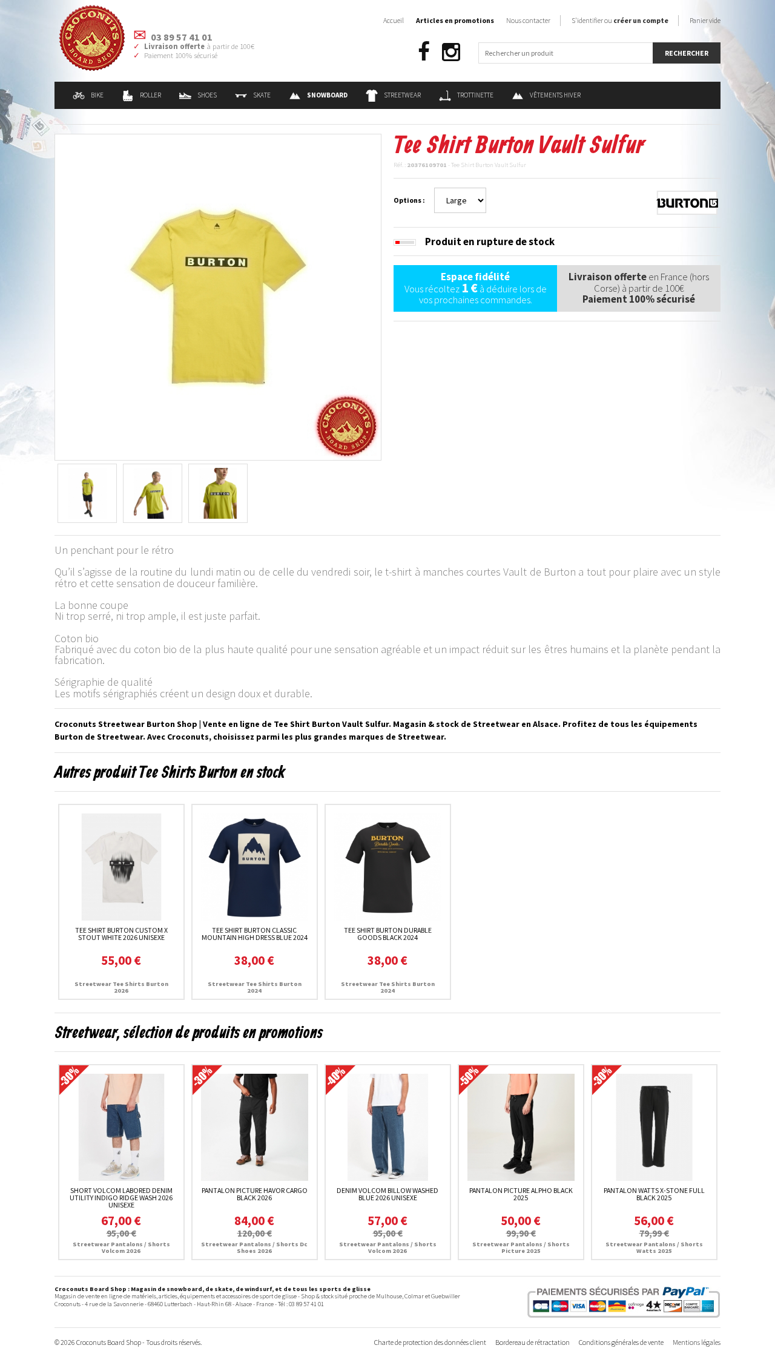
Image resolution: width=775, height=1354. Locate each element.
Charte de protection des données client (430, 1342)
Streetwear (402, 95)
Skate (262, 95)
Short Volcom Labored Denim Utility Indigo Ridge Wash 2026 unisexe (121, 1197)
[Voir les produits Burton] (687, 201)
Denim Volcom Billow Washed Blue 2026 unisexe (387, 1194)
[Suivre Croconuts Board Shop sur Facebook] (424, 52)
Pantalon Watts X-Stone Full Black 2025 (654, 1194)
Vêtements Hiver (555, 95)
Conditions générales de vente (621, 1342)
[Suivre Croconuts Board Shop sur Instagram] (451, 52)
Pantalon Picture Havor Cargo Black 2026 (255, 1194)
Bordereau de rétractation (532, 1342)
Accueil (393, 20)
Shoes (207, 95)
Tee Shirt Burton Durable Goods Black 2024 (388, 933)
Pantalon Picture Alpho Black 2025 (521, 1194)
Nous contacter (528, 20)
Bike (97, 95)
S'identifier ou (620, 20)
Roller (150, 95)
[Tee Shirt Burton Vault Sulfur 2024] (217, 296)
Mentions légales (697, 1342)
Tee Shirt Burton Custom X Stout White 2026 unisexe (121, 933)
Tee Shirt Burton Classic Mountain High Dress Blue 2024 (255, 933)
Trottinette (475, 95)
